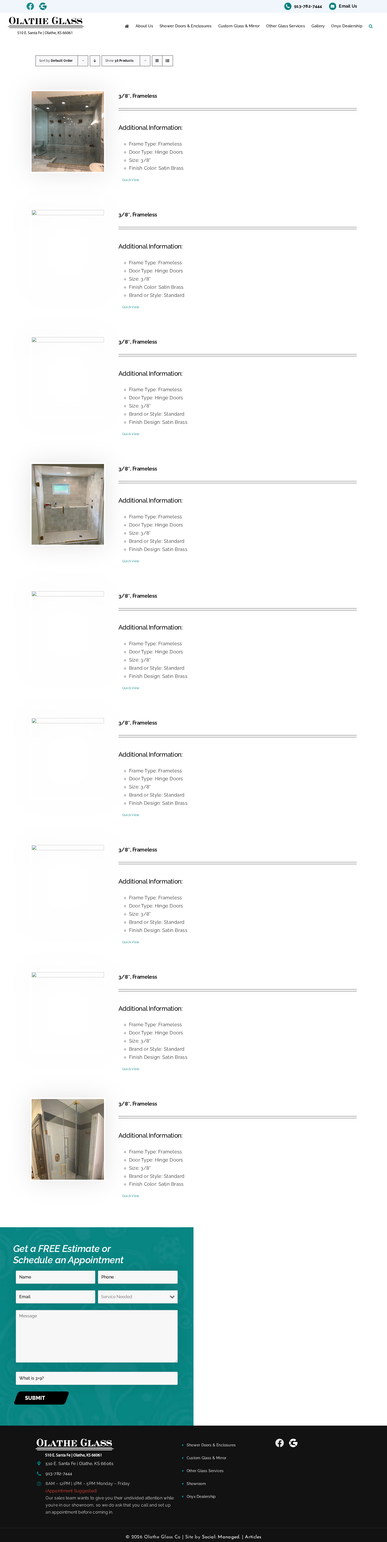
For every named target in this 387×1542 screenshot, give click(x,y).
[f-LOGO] (75, 1441)
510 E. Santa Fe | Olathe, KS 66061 (79, 1463)
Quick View (131, 180)
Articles (253, 1537)
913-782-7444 (59, 1473)
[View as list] (167, 61)
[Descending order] (95, 60)
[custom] (279, 1443)
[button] (371, 26)
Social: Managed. (221, 1537)
